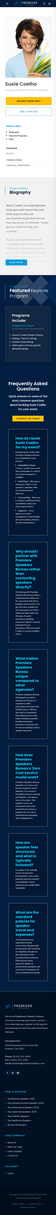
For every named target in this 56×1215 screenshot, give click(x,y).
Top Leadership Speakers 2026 (22, 1111)
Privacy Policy (18, 1204)
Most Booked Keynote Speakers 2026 (25, 1103)
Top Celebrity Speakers (18, 1116)
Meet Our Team (14, 1146)
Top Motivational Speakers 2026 (23, 1107)
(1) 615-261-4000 (22, 1056)
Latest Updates (14, 1151)
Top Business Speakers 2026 (21, 1098)
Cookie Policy (35, 1204)
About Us (11, 1142)
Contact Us (12, 1155)
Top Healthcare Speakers (19, 1120)
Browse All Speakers (17, 1124)
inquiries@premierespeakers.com (28, 1063)
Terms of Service (28, 1207)
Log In (10, 1173)
